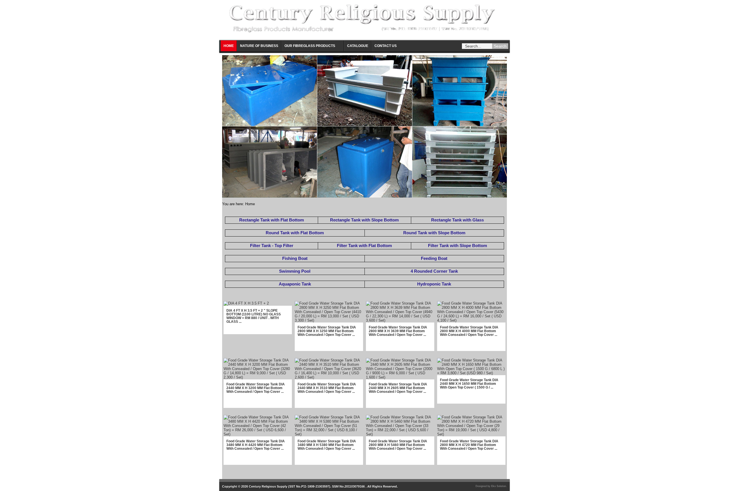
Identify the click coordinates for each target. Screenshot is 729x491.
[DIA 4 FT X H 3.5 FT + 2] (246, 303)
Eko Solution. (499, 486)
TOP (722, 481)
